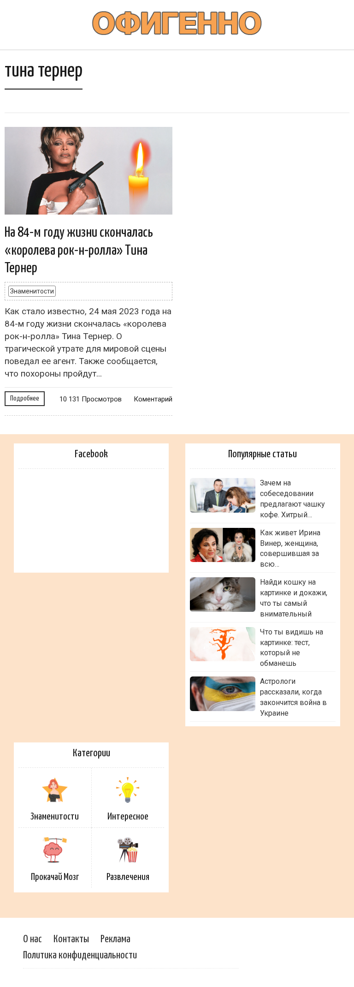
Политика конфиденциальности (80, 955)
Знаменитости (32, 291)
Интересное (127, 816)
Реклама (115, 939)
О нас (32, 939)
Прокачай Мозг (55, 877)
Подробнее (24, 398)
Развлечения (127, 877)
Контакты (71, 939)
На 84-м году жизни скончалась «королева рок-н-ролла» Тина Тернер (79, 250)
